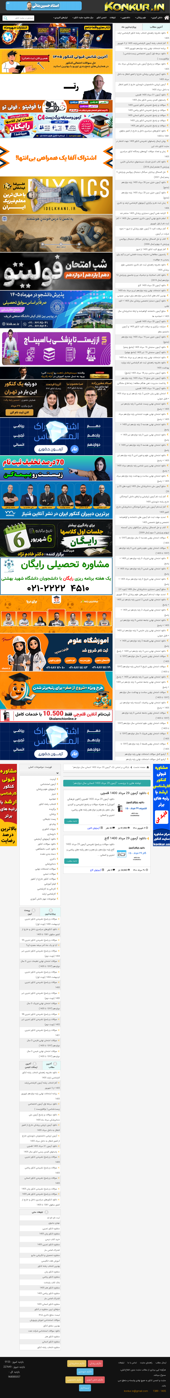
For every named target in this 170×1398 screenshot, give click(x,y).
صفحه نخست (139, 767)
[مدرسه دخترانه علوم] (56, 652)
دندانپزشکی (50, 864)
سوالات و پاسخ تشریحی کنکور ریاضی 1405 (147, 110)
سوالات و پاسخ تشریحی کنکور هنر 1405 (148, 125)
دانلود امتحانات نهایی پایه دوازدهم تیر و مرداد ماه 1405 (142, 290)
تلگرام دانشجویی (74, 1380)
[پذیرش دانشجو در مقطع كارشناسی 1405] (56, 309)
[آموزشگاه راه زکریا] (56, 373)
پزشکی (52, 814)
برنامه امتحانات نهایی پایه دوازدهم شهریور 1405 (145, 48)
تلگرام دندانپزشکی (77, 1363)
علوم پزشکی (141, 17)
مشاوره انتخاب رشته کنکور (48, 1347)
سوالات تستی (49, 874)
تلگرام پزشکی (95, 1363)
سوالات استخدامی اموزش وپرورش (45, 1320)
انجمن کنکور (101, 17)
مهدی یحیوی (54, 1223)
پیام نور (52, 824)
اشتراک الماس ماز (52, 1250)
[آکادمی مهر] (56, 614)
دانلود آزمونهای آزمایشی (45, 839)
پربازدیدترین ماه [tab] (129, 27)
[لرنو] (56, 233)
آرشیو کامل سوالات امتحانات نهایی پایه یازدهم (146, 759)
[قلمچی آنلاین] (56, 716)
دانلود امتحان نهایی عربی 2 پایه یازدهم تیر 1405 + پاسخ (141, 677)
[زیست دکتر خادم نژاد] (56, 125)
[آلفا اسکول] (56, 157)
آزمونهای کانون (93, 828)
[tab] (40, 773)
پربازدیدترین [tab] (50, 914)
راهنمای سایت (146, 1362)
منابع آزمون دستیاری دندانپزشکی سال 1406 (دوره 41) (142, 589)
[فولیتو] (56, 106)
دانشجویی (126, 17)
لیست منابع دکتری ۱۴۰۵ (49, 1315)
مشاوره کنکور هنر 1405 (50, 1287)
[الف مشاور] (56, 690)
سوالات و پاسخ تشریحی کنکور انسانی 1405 (147, 115)
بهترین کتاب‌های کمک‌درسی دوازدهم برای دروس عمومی (141, 295)
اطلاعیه (52, 799)
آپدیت (53, 779)
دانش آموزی (157, 17)
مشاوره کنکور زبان (52, 1272)
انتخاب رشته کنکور (47, 804)
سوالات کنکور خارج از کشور (43, 879)
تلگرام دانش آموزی (94, 1380)
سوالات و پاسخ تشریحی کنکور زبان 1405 (148, 120)
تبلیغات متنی (38, 1212)
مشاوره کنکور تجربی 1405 (48, 1244)
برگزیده (52, 809)
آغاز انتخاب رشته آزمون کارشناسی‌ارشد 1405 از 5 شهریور (142, 43)
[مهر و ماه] (56, 36)
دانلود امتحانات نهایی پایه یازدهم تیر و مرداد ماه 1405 (142, 357)
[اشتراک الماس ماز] (56, 436)
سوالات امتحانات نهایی (45, 869)
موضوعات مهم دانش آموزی (43, 899)
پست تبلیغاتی (49, 819)
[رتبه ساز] (56, 87)
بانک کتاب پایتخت (52, 1282)
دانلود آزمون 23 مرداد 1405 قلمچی (150, 321)
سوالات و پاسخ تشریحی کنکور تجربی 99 (39, 940)
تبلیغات (113, 17)
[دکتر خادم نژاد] (56, 538)
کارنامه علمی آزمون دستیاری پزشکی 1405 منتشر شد (143, 213)
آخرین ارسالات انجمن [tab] (31, 1065)
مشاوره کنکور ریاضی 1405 (48, 1293)
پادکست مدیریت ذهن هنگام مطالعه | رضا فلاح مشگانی (141, 383)
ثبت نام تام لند (53, 1218)
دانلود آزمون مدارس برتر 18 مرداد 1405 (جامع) (145, 373)
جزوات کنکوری (49, 829)
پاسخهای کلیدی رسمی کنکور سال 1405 (149, 100)
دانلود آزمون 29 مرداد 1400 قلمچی (123, 793)
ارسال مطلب (161, 1362)
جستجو (5, 18)
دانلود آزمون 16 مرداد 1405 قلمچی (150, 388)
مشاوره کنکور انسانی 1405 (48, 1304)
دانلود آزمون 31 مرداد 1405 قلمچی (150, 95)
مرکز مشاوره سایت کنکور (83, 17)
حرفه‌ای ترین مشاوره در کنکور (47, 1309)
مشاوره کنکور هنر (52, 1336)
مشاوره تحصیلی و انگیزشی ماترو (45, 1255)
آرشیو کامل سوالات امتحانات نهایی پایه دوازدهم (145, 754)
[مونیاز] (56, 500)
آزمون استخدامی (48, 784)
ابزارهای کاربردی (61, 17)
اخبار (54, 794)
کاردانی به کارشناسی (46, 889)
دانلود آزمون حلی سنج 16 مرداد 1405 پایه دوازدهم (144, 378)
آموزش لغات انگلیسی (50, 1261)
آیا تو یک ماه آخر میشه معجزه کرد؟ (41, 945)
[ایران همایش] (56, 576)
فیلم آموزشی (50, 884)
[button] (57, 773)
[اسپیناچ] (56, 347)
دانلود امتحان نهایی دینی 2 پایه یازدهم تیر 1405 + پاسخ (141, 651)
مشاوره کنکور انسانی (51, 1341)
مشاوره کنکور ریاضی (51, 1277)
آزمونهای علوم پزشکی (46, 789)
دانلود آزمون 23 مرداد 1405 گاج (152, 285)
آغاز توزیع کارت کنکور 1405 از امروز (151, 249)
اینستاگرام (85, 1388)
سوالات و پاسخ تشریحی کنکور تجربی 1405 (147, 105)
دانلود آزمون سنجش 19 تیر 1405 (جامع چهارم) (145, 352)
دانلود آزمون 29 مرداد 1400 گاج (125, 838)
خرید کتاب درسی (52, 1239)
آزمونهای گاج (95, 870)
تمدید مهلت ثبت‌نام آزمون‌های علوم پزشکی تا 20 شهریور (141, 594)
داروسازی (51, 834)
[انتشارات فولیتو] (56, 271)
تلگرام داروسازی (85, 1371)
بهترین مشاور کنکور (51, 1326)
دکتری (53, 859)
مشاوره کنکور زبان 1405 (49, 1233)
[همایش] (56, 398)
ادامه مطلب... (71, 821)
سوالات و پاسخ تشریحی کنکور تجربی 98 (39, 1014)
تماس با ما (132, 1362)
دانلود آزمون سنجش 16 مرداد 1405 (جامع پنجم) (144, 347)
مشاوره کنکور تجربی (51, 1228)
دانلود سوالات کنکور (47, 844)
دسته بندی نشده (48, 854)
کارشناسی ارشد (49, 894)
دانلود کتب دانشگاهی (46, 849)
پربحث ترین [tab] (28, 912)
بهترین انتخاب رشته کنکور (49, 1266)
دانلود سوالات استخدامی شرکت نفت (44, 1331)
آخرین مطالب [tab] (156, 27)
